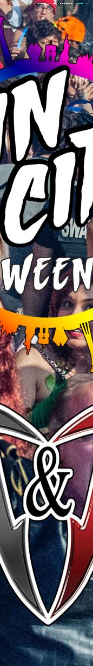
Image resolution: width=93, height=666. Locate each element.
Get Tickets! (80, 3)
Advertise (54, 3)
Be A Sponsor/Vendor (43, 3)
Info (25, 3)
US (34, 3)
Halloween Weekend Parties (67, 3)
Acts (29, 3)
